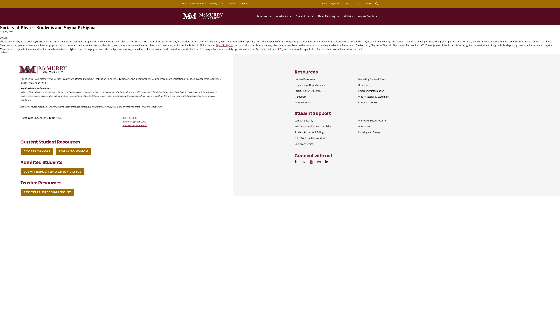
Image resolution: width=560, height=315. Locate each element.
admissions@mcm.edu (135, 125)
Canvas (347, 3)
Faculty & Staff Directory (308, 90)
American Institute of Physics (272, 49)
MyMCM (335, 3)
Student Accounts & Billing (309, 132)
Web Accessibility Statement (373, 96)
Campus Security (304, 120)
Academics (282, 16)
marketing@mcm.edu (134, 121)
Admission (262, 16)
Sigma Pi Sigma (224, 45)
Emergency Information (371, 90)
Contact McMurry (367, 102)
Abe (5, 37)
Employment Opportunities (310, 85)
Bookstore (364, 126)
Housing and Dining (369, 132)
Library (323, 3)
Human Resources (305, 79)
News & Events (365, 16)
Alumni (232, 3)
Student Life (303, 16)
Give (357, 3)
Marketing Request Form (371, 79)
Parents (243, 3)
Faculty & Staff (217, 3)
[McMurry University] (203, 19)
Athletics (348, 16)
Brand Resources (367, 85)
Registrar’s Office (304, 144)
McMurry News (303, 102)
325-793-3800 (130, 117)
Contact (367, 3)
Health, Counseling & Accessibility (313, 126)
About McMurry (326, 16)
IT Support (300, 96)
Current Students (197, 3)
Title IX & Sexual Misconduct (310, 138)
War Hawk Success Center (372, 120)
